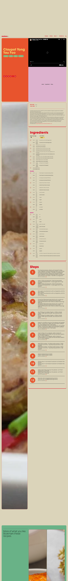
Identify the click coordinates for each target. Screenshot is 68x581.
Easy (36, 104)
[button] (4, 76)
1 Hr (36, 106)
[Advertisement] (14, 517)
